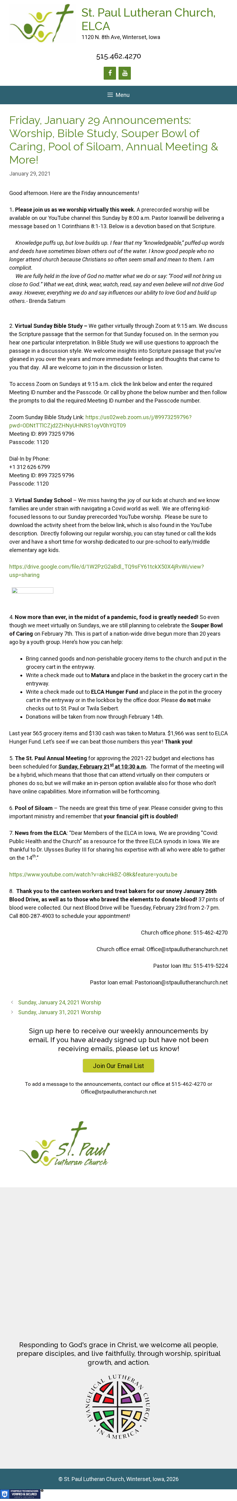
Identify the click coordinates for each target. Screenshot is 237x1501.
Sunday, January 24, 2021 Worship (59, 1002)
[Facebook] (110, 73)
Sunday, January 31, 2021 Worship (59, 1012)
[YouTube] (124, 73)
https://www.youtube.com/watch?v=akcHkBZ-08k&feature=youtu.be (93, 874)
